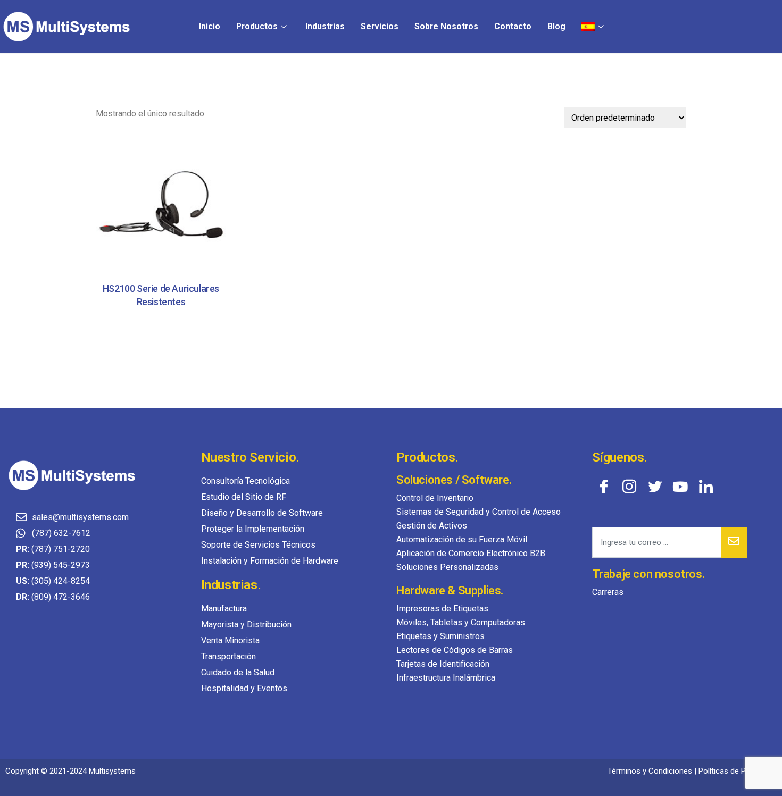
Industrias (325, 26)
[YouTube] (680, 486)
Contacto (512, 26)
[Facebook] (603, 486)
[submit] (734, 542)
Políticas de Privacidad (737, 771)
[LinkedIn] (706, 486)
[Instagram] (629, 486)
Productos (257, 26)
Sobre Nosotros (446, 26)
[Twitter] (655, 486)
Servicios (379, 26)
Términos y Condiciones (650, 771)
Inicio (209, 26)
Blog (556, 26)
